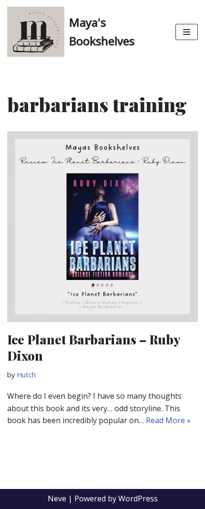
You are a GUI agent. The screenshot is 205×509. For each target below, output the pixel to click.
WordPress (138, 498)
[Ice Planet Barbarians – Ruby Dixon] (102, 226)
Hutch (26, 374)
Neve (57, 498)
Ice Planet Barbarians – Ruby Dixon (93, 347)
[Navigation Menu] (186, 32)
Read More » (168, 420)
